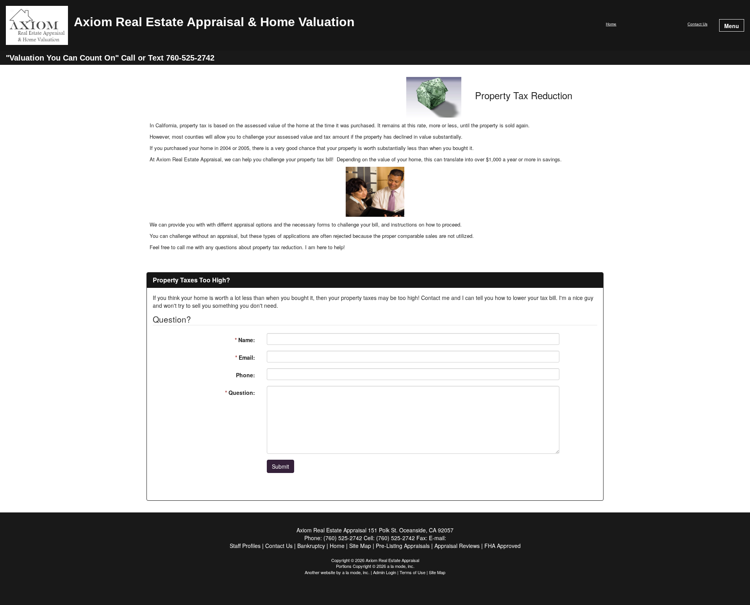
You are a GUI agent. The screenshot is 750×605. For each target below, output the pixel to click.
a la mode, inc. (356, 572)
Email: (245, 357)
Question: (240, 392)
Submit (280, 466)
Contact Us (697, 24)
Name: (245, 340)
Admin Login (384, 572)
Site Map (437, 572)
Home (611, 24)
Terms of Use (412, 572)
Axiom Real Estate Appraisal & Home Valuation (214, 22)
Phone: (245, 375)
